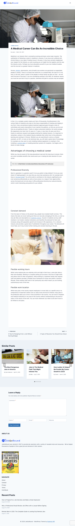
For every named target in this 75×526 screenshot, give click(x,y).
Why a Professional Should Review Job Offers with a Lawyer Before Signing (24, 505)
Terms (3, 487)
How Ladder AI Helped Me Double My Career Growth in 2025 (62, 369)
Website (51, 420)
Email (31, 420)
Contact (4, 482)
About (3, 480)
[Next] (70, 365)
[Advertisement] (37, 196)
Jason (13, 52)
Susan (56, 374)
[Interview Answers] (10, 462)
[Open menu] (70, 3)
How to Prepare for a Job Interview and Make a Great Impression (21, 500)
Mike (31, 374)
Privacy (4, 485)
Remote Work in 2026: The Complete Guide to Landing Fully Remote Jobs (23, 511)
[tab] (34, 381)
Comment (12, 400)
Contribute (5, 490)
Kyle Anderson (9, 372)
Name (11, 420)
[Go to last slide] (4, 365)
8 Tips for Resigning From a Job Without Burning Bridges (20, 334)
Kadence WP (51, 521)
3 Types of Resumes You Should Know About (53, 333)
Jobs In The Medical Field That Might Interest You (36, 369)
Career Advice (14, 45)
